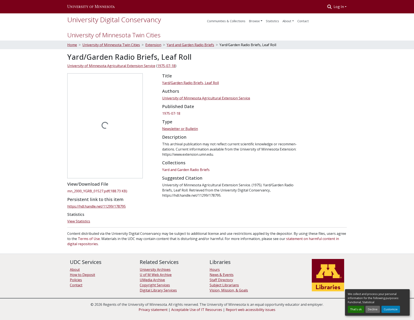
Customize (391, 309)
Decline (373, 309)
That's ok (356, 309)
